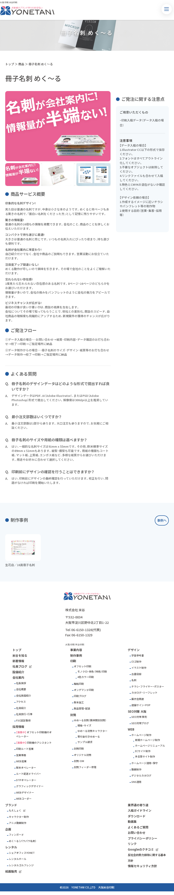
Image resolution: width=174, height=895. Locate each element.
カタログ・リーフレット (144, 693)
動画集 (132, 821)
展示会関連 (137, 699)
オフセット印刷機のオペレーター (34, 734)
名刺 (133, 680)
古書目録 (136, 674)
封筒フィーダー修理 (85, 767)
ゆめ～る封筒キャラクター (92, 731)
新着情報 (18, 661)
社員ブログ (19, 666)
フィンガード (16, 835)
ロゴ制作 (136, 661)
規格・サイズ (84, 725)
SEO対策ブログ (140, 723)
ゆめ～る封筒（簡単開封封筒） (90, 720)
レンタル (11, 847)
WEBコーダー (23, 799)
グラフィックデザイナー (30, 786)
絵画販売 (11, 871)
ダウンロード (136, 816)
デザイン (134, 650)
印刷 (73, 661)
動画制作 (136, 769)
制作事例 (76, 655)
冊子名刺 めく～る (41, 64)
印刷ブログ (80, 696)
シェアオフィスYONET (22, 853)
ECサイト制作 (142, 751)
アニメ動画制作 (17, 823)
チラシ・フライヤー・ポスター (147, 686)
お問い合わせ (136, 832)
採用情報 (18, 726)
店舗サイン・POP (140, 705)
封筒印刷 (79, 748)
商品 (21, 64)
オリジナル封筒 (82, 755)
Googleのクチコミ (141, 849)
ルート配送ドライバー (28, 774)
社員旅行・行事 (24, 714)
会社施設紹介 (23, 695)
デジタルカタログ (141, 775)
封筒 (73, 715)
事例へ (162, 520)
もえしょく (15, 810)
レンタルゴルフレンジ (21, 865)
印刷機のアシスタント (39, 743)
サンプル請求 (84, 742)
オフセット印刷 (82, 666)
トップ (9, 64)
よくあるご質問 (138, 827)
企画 (8, 829)
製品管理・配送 (82, 708)
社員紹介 (21, 708)
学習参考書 (137, 655)
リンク (132, 844)
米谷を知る (19, 655)
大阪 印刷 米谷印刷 (8, 2)
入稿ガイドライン (139, 810)
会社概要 (21, 689)
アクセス (21, 702)
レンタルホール (17, 859)
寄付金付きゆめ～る (88, 736)
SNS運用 (136, 782)
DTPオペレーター (26, 780)
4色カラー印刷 (85, 677)
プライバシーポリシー (142, 838)
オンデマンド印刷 (84, 690)
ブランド (11, 805)
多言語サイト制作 (145, 756)
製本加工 (79, 702)
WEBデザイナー (25, 792)
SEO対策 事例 (139, 717)
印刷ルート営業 (25, 749)
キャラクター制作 (19, 817)
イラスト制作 (138, 668)
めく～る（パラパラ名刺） (22, 841)
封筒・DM (79, 761)
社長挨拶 (21, 683)
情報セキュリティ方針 (142, 866)
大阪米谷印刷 (106, 887)
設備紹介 (18, 672)
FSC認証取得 (23, 720)
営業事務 (21, 755)
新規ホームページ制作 (147, 740)
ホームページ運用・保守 (144, 763)
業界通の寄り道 (138, 805)
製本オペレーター (26, 768)
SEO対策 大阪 (137, 711)
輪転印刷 (79, 684)
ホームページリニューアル (150, 746)
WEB (131, 729)
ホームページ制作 (141, 735)
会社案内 (18, 677)
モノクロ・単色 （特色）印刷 (92, 671)
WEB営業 (21, 761)
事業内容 (76, 650)
